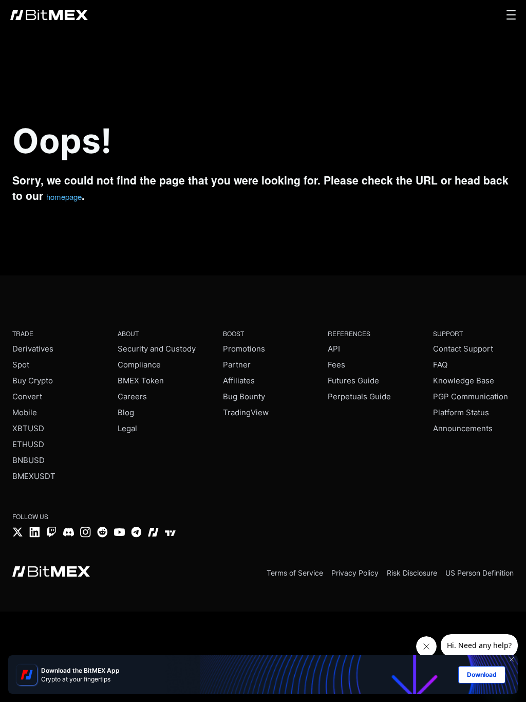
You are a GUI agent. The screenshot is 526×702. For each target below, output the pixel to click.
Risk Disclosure (412, 572)
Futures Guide (353, 380)
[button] (511, 15)
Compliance (139, 365)
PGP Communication (470, 396)
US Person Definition (479, 572)
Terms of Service (295, 572)
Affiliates (239, 380)
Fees (336, 365)
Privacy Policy (355, 572)
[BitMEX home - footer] (51, 572)
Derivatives (32, 349)
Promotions (244, 349)
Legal (127, 428)
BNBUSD (28, 460)
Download (482, 674)
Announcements (463, 428)
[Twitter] (17, 533)
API (334, 349)
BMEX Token (141, 380)
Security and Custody (157, 349)
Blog (126, 412)
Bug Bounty (244, 396)
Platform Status (461, 412)
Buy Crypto (32, 380)
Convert (27, 396)
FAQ (440, 365)
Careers (132, 396)
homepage (64, 196)
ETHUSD (28, 444)
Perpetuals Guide (359, 396)
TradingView (246, 412)
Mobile (24, 412)
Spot (20, 365)
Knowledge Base (463, 380)
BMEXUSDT (33, 476)
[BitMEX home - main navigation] (49, 15)
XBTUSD (28, 428)
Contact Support (463, 349)
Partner (237, 365)
